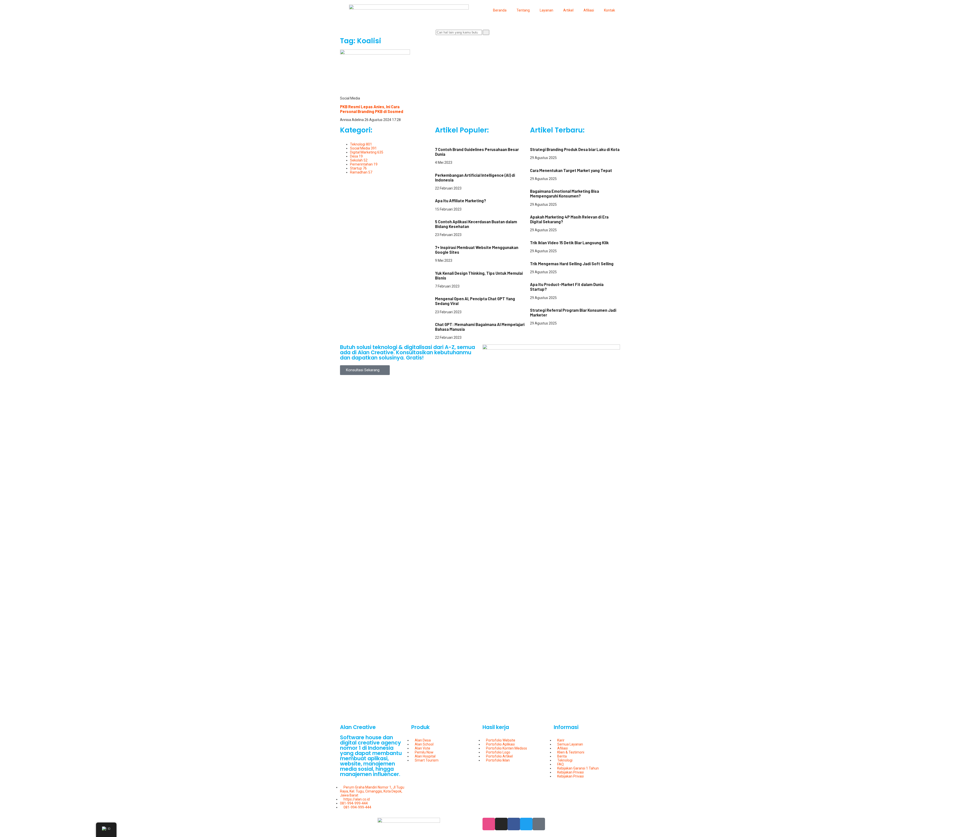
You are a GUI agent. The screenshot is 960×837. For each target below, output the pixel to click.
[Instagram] (501, 824)
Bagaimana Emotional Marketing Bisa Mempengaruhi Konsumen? (564, 193)
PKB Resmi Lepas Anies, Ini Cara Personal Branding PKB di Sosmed (371, 109)
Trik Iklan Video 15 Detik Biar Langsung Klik (569, 242)
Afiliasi (589, 10)
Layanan (546, 10)
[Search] (486, 32)
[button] (365, 370)
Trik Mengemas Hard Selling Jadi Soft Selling (572, 263)
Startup (468, 264)
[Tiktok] (538, 824)
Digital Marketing (448, 141)
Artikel (568, 10)
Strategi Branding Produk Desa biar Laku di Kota (575, 149)
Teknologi (442, 166)
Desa (534, 141)
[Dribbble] (488, 824)
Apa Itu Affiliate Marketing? (460, 200)
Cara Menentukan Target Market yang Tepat (571, 170)
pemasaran (539, 162)
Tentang (523, 10)
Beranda (499, 10)
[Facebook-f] (514, 824)
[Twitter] (526, 824)
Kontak (609, 10)
